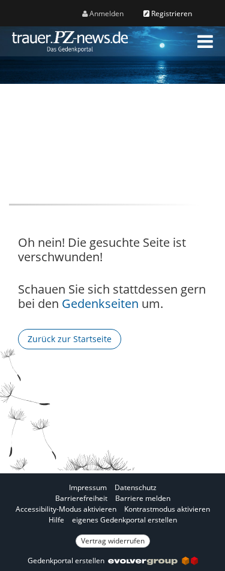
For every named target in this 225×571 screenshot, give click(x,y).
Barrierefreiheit (81, 498)
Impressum (88, 487)
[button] (205, 41)
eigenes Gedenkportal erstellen (124, 520)
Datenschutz (136, 487)
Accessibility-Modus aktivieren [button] (66, 509)
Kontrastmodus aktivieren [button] (167, 509)
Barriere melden (142, 498)
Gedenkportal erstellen (68, 560)
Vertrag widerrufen (113, 541)
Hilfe (56, 520)
